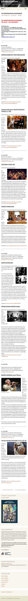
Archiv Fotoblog (4, 576)
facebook (3, 584)
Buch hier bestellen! (5, 497)
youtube (3, 586)
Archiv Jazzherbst (4, 580)
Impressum (3, 598)
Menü (2, 8)
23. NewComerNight (21, 490)
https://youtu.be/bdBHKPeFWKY (13, 303)
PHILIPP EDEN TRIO (7, 490)
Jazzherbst (14, 15)
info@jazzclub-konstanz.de (8, 37)
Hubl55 (20, 15)
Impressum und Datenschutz (6, 592)
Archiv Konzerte (4, 582)
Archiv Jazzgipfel (4, 578)
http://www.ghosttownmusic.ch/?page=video (16, 245)
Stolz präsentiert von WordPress (13, 598)
